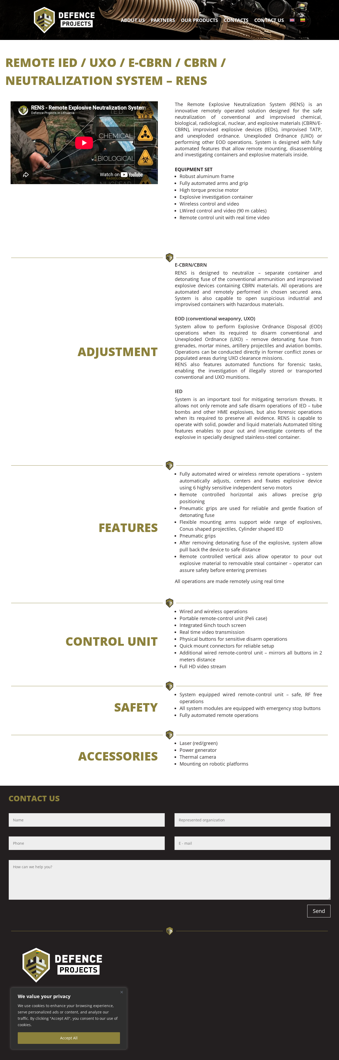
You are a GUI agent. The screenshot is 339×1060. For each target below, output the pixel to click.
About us (133, 20)
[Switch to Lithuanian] (302, 20)
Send (319, 911)
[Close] (121, 992)
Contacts (236, 20)
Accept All (69, 1037)
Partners (163, 20)
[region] (69, 1018)
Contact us (269, 20)
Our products (199, 20)
